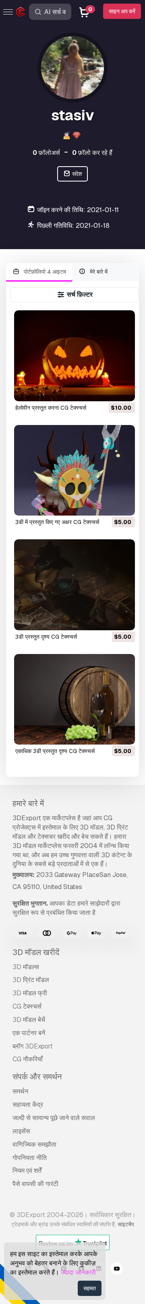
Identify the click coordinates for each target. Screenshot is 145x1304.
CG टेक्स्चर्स (26, 1006)
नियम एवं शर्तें (26, 1170)
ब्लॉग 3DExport (32, 1046)
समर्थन (20, 1091)
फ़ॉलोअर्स (46, 153)
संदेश (76, 173)
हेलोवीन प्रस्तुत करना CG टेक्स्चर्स (50, 407)
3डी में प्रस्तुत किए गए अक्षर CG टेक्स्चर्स (57, 522)
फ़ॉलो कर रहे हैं (92, 153)
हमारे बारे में (28, 803)
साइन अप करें (122, 11)
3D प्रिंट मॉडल (30, 980)
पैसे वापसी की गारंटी (35, 1184)
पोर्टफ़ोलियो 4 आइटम (44, 271)
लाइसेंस (21, 1131)
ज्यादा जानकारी (78, 1272)
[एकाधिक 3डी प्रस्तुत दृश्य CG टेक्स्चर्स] (74, 699)
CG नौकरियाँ (27, 1059)
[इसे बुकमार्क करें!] (123, 390)
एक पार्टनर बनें (28, 1033)
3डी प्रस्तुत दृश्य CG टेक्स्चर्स (46, 636)
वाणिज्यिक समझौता (34, 1144)
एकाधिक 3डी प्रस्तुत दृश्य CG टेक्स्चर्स (55, 751)
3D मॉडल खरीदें (35, 952)
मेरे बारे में (98, 271)
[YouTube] (117, 1270)
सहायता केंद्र (27, 1104)
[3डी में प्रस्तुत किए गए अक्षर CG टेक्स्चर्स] (74, 470)
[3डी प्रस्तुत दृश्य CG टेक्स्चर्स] (74, 584)
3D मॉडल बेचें (28, 1019)
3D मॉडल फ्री (29, 993)
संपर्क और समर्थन (37, 1076)
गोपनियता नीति (29, 1157)
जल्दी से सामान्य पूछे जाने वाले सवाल (53, 1118)
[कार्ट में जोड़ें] (106, 390)
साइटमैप (126, 1224)
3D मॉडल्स (25, 967)
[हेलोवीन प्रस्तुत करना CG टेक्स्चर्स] (74, 355)
